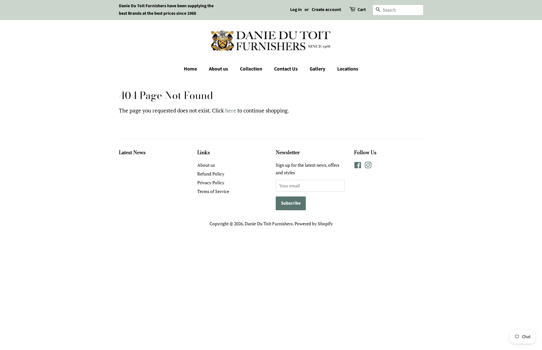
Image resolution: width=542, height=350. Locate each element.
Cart (362, 10)
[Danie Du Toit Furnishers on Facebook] (357, 166)
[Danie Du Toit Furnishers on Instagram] (367, 166)
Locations (347, 68)
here (230, 110)
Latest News (132, 152)
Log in (296, 10)
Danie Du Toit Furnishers (269, 224)
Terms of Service (213, 191)
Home (190, 68)
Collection (251, 68)
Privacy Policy (210, 182)
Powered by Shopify (314, 224)
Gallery (317, 68)
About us (218, 68)
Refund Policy (210, 174)
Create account (326, 10)
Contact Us (286, 68)
